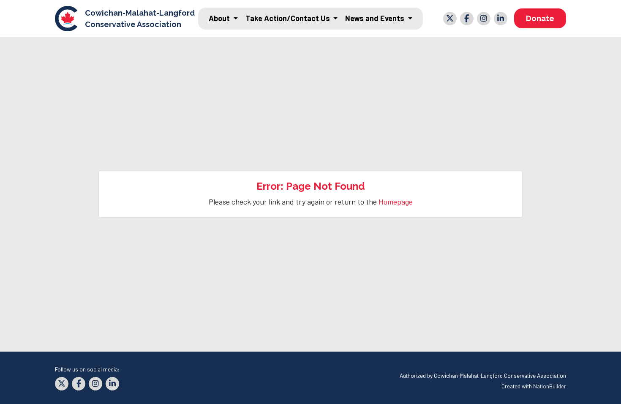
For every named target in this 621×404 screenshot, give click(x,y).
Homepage (396, 201)
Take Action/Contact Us (288, 18)
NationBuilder (549, 386)
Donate (540, 18)
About (220, 18)
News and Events (375, 18)
